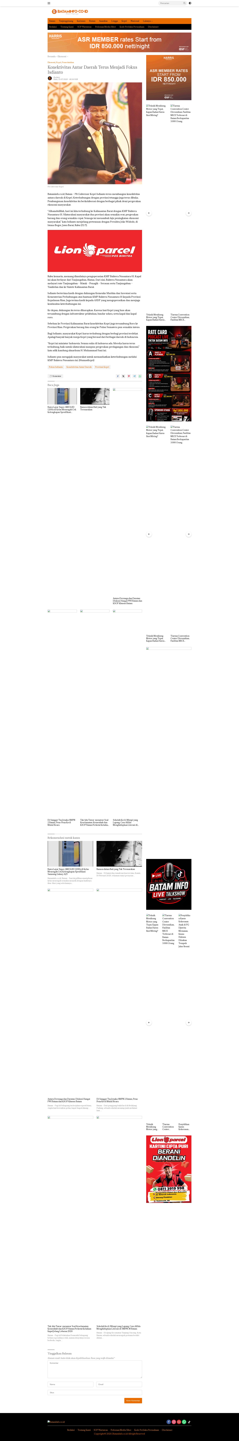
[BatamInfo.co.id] (68, 12)
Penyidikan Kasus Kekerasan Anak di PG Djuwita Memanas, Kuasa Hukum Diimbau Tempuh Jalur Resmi (181, 317)
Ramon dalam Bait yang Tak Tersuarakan (93, 408)
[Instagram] (174, 1422)
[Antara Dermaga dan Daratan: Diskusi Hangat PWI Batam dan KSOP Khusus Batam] (127, 492)
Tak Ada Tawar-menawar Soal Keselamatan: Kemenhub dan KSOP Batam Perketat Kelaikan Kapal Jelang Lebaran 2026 (94, 822)
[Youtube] (179, 1422)
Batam (52, 21)
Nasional (135, 21)
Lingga (114, 21)
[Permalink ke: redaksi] (50, 78)
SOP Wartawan (84, 26)
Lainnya (147, 21)
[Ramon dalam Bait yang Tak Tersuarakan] (95, 396)
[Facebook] (169, 1422)
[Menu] (49, 3)
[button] (184, 3)
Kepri (124, 21)
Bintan (92, 21)
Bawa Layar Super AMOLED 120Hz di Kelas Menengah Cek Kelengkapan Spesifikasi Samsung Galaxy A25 (62, 409)
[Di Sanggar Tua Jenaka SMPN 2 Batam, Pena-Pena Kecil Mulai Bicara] (62, 713)
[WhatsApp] (184, 1422)
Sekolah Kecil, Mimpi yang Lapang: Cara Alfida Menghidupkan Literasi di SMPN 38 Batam (125, 822)
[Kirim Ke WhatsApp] (140, 376)
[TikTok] (189, 1422)
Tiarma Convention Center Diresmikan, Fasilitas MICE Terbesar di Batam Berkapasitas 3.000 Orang (155, 317)
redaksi (56, 77)
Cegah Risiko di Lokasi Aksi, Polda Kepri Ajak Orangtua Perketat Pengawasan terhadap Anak (185, 1127)
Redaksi (53, 26)
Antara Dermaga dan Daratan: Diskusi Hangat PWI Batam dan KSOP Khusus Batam (127, 601)
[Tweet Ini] (123, 376)
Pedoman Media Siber (105, 26)
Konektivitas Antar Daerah (79, 367)
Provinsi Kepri (102, 367)
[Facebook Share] (118, 376)
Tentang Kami (67, 26)
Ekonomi (51, 62)
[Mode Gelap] (190, 3)
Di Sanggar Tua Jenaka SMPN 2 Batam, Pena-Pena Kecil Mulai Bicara (61, 822)
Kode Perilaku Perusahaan (132, 26)
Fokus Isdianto (56, 367)
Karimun (81, 21)
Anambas (103, 21)
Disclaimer (153, 26)
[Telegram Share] (134, 376)
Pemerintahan (68, 62)
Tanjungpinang (66, 21)
